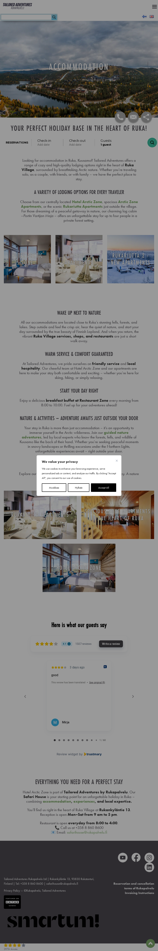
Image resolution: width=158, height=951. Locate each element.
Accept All (103, 487)
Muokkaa (54, 487)
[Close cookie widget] (117, 460)
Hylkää (78, 487)
